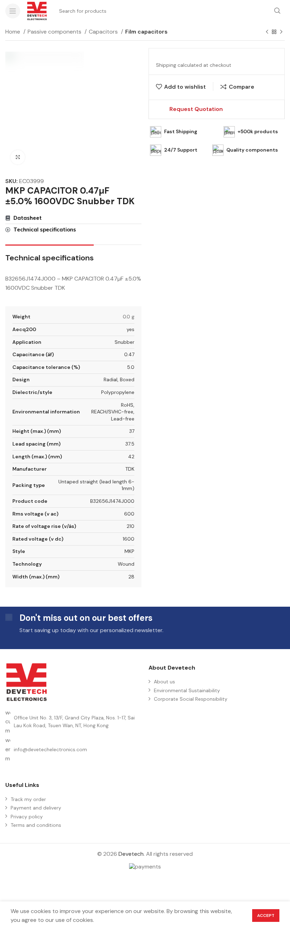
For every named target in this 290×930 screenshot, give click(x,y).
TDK (129, 469)
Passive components (55, 31)
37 (131, 431)
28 (131, 576)
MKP (129, 551)
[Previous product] (267, 32)
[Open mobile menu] (13, 11)
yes (130, 329)
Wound (126, 564)
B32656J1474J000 (112, 501)
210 (130, 526)
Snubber (124, 342)
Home (13, 31)
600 (129, 514)
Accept (265, 915)
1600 (128, 539)
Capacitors (104, 31)
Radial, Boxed (119, 379)
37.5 (129, 444)
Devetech (131, 854)
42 (131, 456)
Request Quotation (196, 109)
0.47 (129, 354)
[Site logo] (37, 10)
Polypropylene (117, 392)
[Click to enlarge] (18, 157)
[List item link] (73, 749)
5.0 (130, 367)
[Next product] (281, 32)
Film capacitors (146, 31)
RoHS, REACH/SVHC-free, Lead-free (112, 412)
